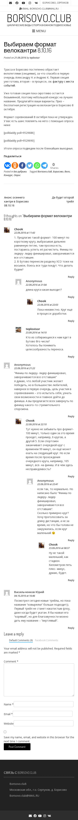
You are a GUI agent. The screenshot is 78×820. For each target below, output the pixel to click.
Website (9, 723)
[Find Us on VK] (36, 3)
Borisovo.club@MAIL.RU (24, 795)
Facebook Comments (46, 640)
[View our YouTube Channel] (23, 3)
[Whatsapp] (37, 164)
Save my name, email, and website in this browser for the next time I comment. (39, 739)
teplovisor (35, 57)
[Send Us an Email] (10, 3)
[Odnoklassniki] (15, 164)
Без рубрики (20, 171)
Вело (67, 171)
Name (9, 704)
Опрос (17, 175)
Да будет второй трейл (63, 199)
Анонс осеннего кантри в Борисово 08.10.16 (16, 201)
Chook (18, 229)
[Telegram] (44, 164)
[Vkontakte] (7, 164)
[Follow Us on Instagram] (30, 3)
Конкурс (8, 175)
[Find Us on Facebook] (17, 3)
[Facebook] (22, 164)
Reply (71, 276)
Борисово (58, 171)
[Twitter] (29, 164)
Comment (11, 661)
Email (8, 714)
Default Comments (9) (21, 640)
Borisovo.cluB (39, 18)
